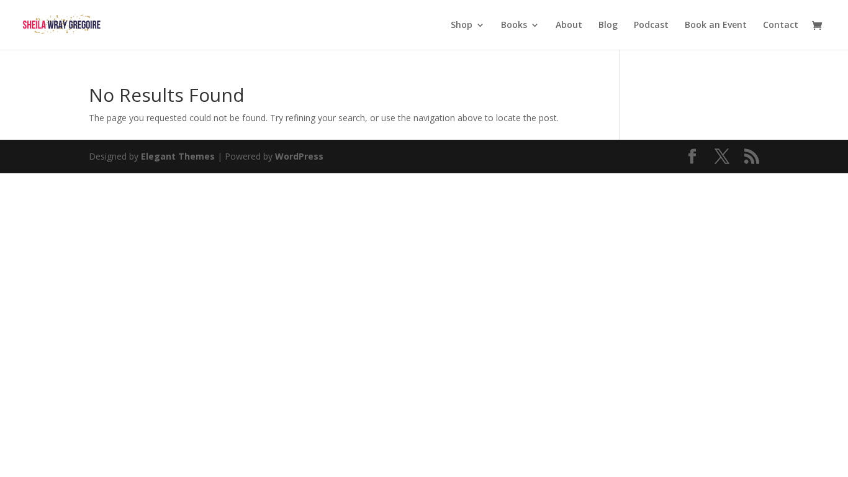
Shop (461, 25)
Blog (608, 25)
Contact (780, 25)
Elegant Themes (178, 156)
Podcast (651, 25)
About (569, 25)
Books (514, 25)
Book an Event (716, 25)
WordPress (299, 156)
